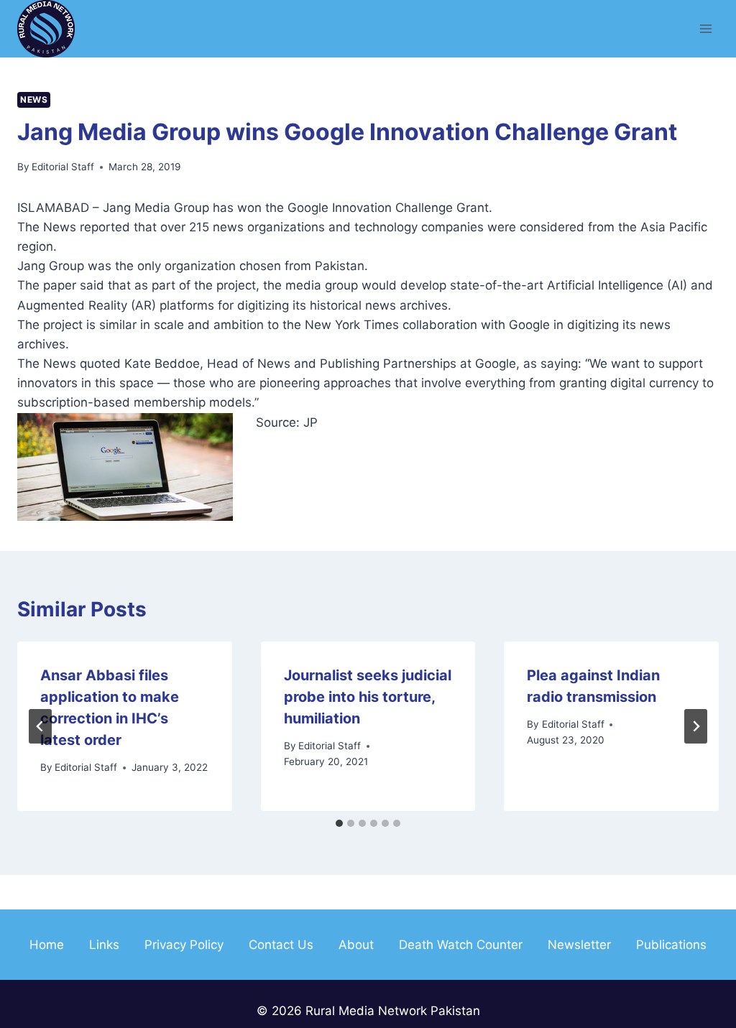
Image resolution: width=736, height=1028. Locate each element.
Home (46, 944)
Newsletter (579, 944)
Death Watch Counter (461, 944)
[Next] (695, 726)
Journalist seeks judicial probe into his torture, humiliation (367, 697)
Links (104, 944)
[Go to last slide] (40, 726)
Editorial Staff (63, 166)
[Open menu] (705, 28)
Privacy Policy (184, 944)
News (33, 99)
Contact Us (281, 944)
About (356, 944)
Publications (671, 944)
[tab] (339, 823)
